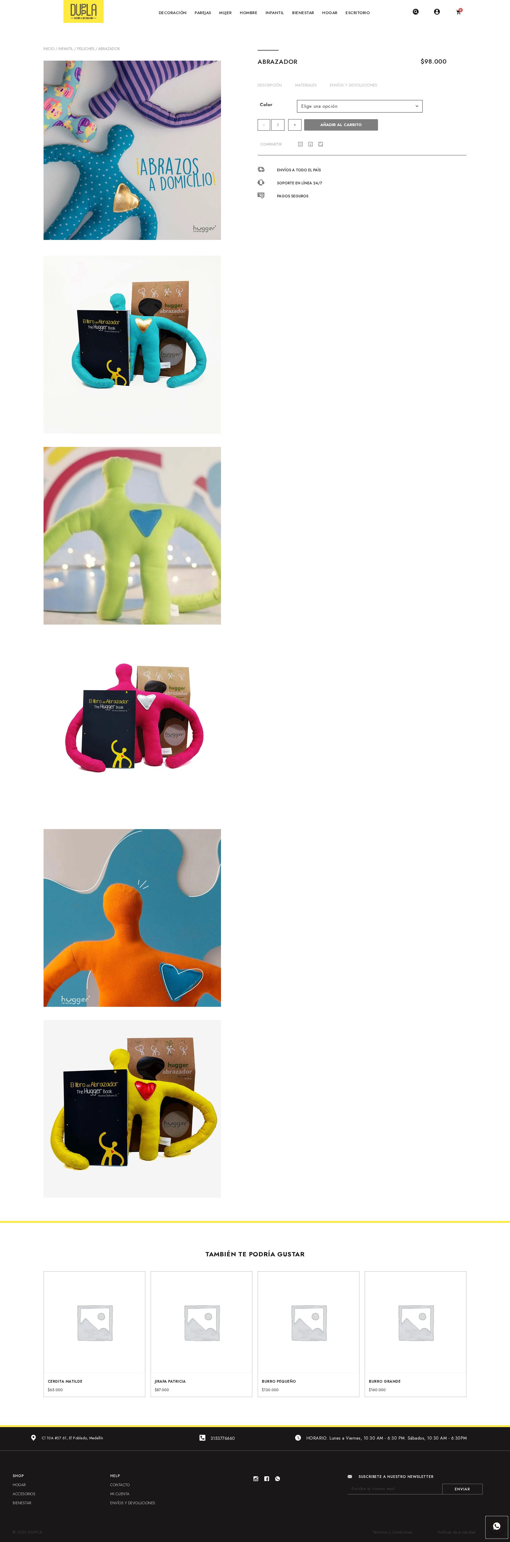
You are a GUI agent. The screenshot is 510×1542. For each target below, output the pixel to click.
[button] (300, 144)
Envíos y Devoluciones (132, 1503)
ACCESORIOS (24, 1494)
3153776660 (223, 1438)
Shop (18, 1475)
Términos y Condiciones (393, 1532)
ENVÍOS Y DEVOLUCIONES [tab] (353, 84)
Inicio (49, 48)
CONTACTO (120, 1484)
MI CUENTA (120, 1494)
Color (266, 104)
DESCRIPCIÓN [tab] (270, 84)
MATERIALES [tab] (306, 84)
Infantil (65, 48)
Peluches (85, 48)
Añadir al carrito (341, 125)
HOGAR (19, 1484)
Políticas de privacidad (456, 1532)
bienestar (22, 1503)
